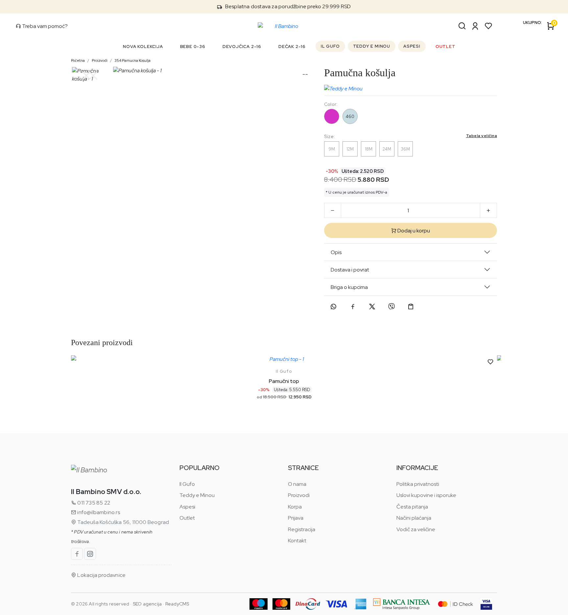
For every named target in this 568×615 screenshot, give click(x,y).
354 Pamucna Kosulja (132, 60)
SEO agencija (147, 604)
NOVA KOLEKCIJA (143, 46)
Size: (410, 136)
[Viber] (391, 306)
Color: (330, 104)
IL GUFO (330, 46)
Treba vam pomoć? (44, 26)
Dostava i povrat (350, 269)
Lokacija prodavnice (101, 575)
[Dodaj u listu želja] (490, 362)
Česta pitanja (412, 506)
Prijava (295, 517)
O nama (297, 484)
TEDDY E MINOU (371, 46)
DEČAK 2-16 (292, 46)
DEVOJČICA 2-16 (242, 46)
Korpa (295, 506)
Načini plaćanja (413, 517)
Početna (78, 60)
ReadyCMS (177, 604)
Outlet (187, 517)
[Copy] (411, 306)
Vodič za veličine (415, 529)
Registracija (301, 529)
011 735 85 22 (93, 502)
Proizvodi (99, 60)
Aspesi (187, 506)
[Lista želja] (488, 26)
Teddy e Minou (197, 495)
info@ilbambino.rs (98, 512)
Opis (336, 252)
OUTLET (446, 46)
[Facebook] (352, 306)
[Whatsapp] (333, 306)
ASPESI (411, 46)
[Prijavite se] (475, 26)
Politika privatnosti (417, 484)
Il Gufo (284, 371)
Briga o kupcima (349, 287)
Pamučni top (284, 381)
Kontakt (297, 540)
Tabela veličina (481, 136)
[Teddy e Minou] (343, 87)
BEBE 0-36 (192, 46)
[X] (372, 306)
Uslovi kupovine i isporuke (426, 495)
